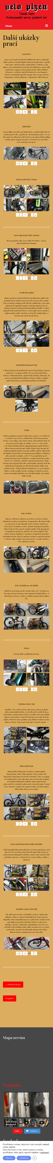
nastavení (44, 1152)
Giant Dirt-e (26, 54)
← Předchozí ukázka (13, 984)
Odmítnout (24, 1158)
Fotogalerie (10, 998)
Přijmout (9, 1158)
